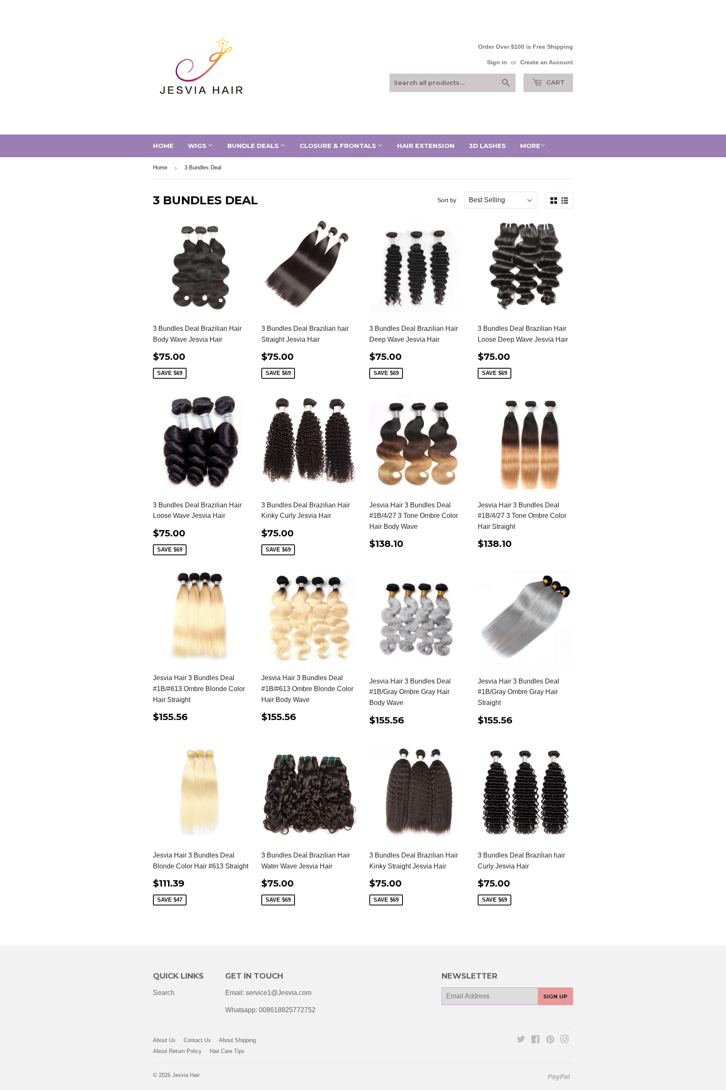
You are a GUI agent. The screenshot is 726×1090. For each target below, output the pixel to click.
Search (163, 992)
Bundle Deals (253, 146)
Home (163, 146)
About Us (164, 1040)
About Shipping (237, 1040)
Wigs (198, 146)
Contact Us (197, 1040)
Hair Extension (426, 146)
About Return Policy (177, 1051)
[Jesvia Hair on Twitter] (521, 1040)
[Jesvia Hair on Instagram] (564, 1040)
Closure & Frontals (339, 146)
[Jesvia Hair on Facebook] (535, 1040)
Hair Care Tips (227, 1051)
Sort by (446, 200)
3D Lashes (487, 146)
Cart (554, 82)
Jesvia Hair (186, 1075)
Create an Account (546, 62)
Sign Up (555, 996)
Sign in (497, 62)
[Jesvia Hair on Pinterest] (550, 1040)
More (530, 146)
